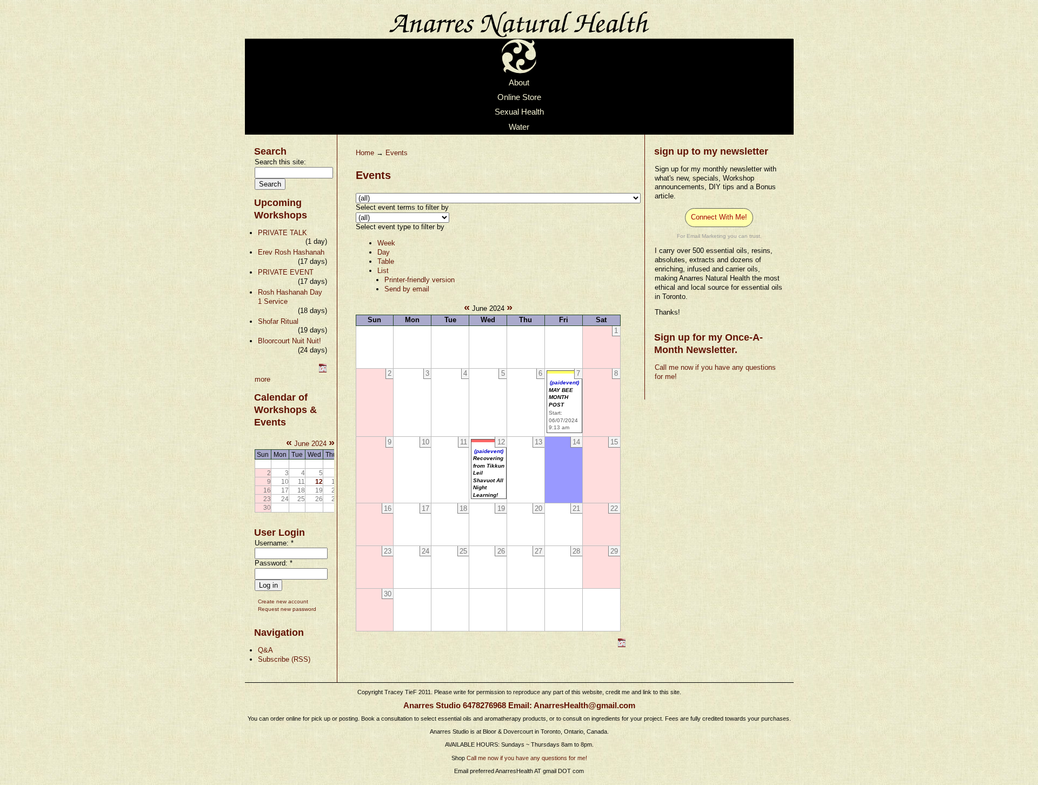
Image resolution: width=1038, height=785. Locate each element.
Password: (273, 563)
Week (386, 243)
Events (396, 153)
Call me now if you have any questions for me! (527, 758)
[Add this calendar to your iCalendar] (322, 370)
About (519, 82)
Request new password (287, 609)
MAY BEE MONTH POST (561, 397)
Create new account (283, 601)
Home (365, 153)
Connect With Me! (719, 217)
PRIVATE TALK (282, 233)
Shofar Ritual (278, 321)
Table (385, 261)
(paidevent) (564, 382)
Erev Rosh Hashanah (291, 252)
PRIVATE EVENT (286, 272)
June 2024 (310, 444)
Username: (274, 543)
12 (319, 481)
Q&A (265, 650)
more (262, 379)
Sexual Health (519, 112)
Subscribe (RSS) (284, 659)
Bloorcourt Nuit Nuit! (289, 341)
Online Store (519, 97)
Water (519, 127)
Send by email (406, 289)
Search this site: (280, 162)
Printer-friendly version (419, 280)
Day (383, 252)
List (383, 271)
